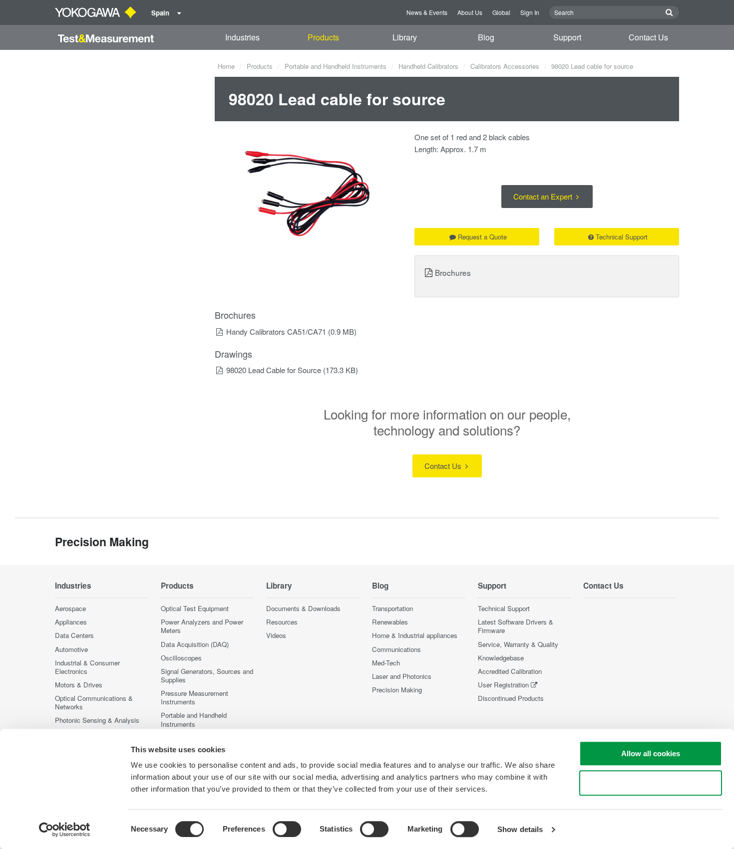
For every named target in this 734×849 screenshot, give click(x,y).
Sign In (529, 12)
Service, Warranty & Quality (518, 644)
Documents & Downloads (303, 608)
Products (323, 37)
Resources (282, 622)
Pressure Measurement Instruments (194, 697)
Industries (242, 37)
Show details (520, 829)
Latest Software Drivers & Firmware (515, 626)
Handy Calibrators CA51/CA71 (276, 331)
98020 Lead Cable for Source (273, 370)
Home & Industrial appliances (414, 635)
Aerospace (70, 608)
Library (404, 37)
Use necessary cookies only (650, 783)
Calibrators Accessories (504, 66)
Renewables (390, 622)
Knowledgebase (501, 657)
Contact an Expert (543, 196)
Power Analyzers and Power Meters (202, 626)
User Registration (503, 684)
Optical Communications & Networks (94, 702)
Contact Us (648, 37)
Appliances (71, 622)
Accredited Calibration (510, 671)
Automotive (71, 649)
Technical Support (622, 236)
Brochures (453, 272)
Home (226, 66)
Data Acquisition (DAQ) (195, 644)
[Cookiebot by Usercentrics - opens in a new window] (64, 829)
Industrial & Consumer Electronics (87, 667)
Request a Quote (482, 236)
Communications (396, 649)
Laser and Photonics (401, 676)
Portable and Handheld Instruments (335, 66)
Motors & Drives (78, 684)
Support (567, 37)
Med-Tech (386, 662)
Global (501, 12)
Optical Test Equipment (195, 608)
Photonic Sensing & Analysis (97, 720)
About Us (469, 12)
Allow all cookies (650, 753)
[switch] (287, 829)
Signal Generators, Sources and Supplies (207, 675)
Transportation (392, 608)
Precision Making (397, 689)
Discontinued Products (511, 698)
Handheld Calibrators (428, 66)
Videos (276, 635)
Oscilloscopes (181, 657)
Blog (486, 37)
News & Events (426, 12)
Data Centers (74, 635)
